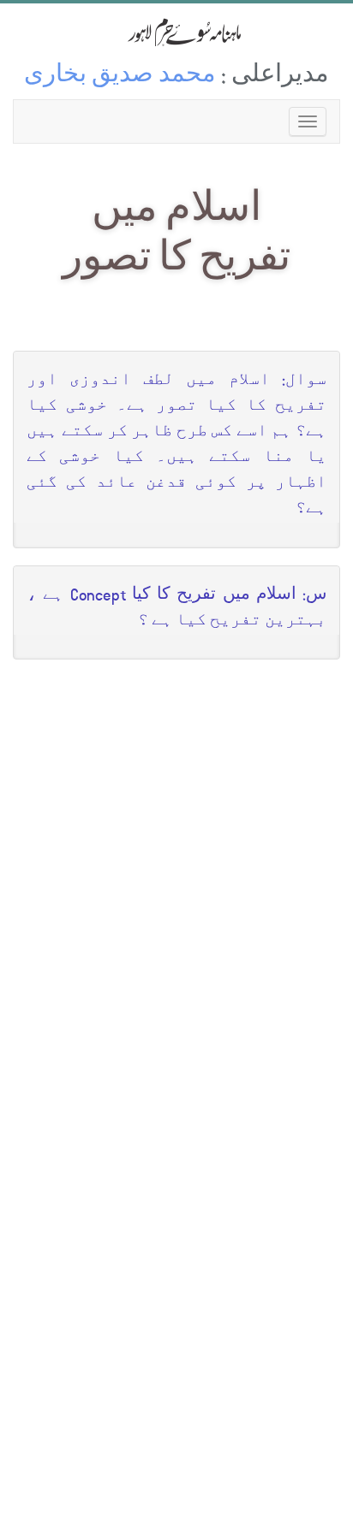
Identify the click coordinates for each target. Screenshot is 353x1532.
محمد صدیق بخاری (120, 76)
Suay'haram (176, 32)
